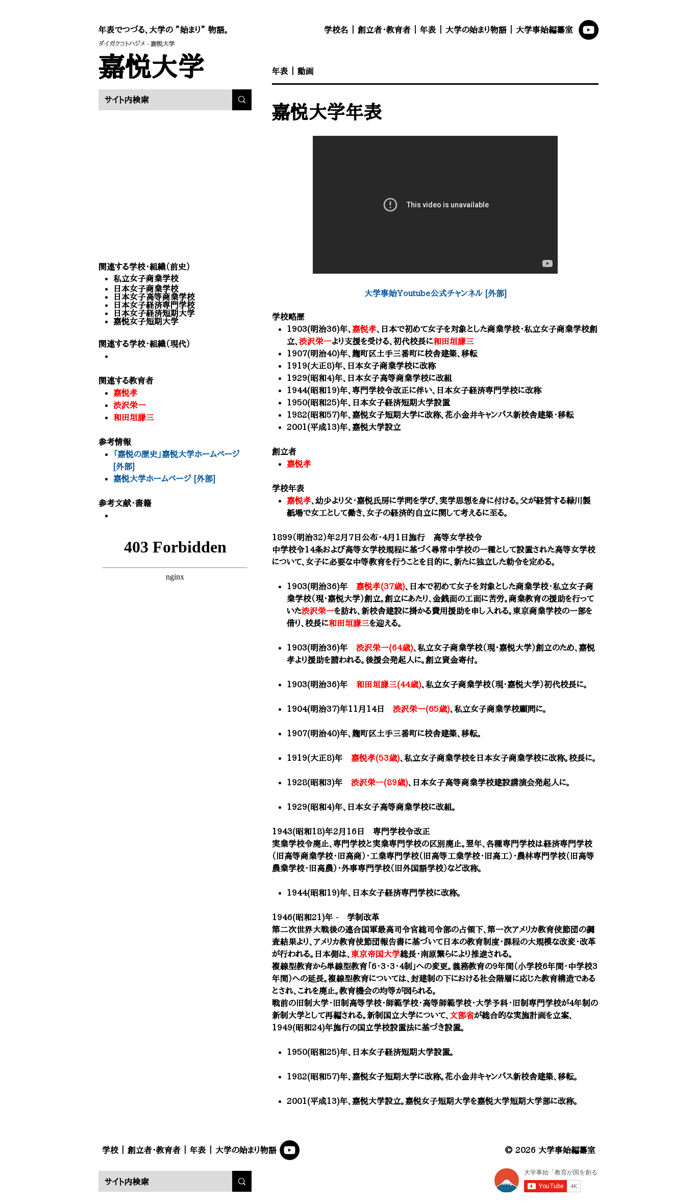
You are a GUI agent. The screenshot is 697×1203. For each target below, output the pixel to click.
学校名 (336, 30)
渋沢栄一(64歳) (384, 647)
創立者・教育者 (384, 30)
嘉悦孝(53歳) (375, 758)
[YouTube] (589, 30)
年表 (428, 30)
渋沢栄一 (129, 405)
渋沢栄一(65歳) (421, 709)
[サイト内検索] (242, 99)
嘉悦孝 (125, 393)
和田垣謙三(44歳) (388, 684)
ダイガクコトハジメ (121, 43)
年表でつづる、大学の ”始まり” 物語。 (163, 30)
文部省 (462, 1015)
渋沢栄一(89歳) (379, 782)
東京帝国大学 (375, 954)
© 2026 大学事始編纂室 (550, 1150)
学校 (110, 1150)
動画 (305, 71)
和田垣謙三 (133, 417)
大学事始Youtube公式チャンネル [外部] (435, 293)
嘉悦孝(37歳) (380, 586)
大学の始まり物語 (476, 30)
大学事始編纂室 (544, 30)
